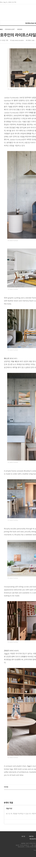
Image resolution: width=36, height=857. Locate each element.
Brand (19, 29)
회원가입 (31, 836)
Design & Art (10, 29)
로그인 (23, 836)
